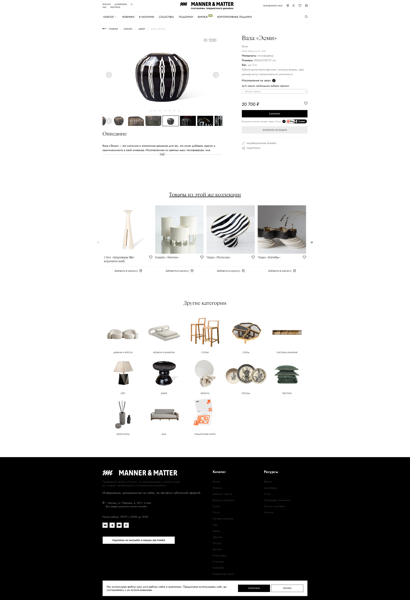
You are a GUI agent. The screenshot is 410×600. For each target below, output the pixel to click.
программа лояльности (277, 500)
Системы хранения (223, 518)
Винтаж (203, 17)
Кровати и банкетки (223, 500)
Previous (109, 75)
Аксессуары (219, 555)
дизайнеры (121, 4)
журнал (106, 4)
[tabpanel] (162, 74)
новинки (217, 488)
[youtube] (119, 525)
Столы (216, 512)
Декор (216, 531)
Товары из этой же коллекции (205, 194)
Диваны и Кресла (222, 494)
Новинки (128, 17)
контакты (115, 7)
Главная (113, 29)
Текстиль (217, 549)
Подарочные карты (223, 574)
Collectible (166, 17)
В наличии (146, 17)
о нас (267, 494)
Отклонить (254, 588)
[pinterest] (126, 525)
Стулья (216, 506)
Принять (287, 588)
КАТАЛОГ (108, 17)
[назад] (98, 242)
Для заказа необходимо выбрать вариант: (266, 85)
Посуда (217, 543)
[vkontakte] (105, 525)
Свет (215, 524)
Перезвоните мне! (273, 5)
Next (216, 75)
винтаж (216, 481)
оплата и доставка (274, 506)
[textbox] (275, 91)
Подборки (186, 17)
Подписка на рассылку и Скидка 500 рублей (138, 540)
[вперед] (311, 242)
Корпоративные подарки (234, 17)
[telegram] (112, 525)
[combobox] (275, 91)
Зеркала (217, 537)
